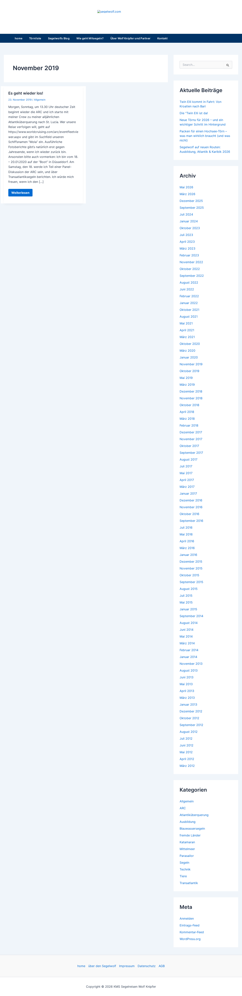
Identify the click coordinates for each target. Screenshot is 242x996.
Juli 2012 (186, 738)
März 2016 (187, 548)
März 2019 (187, 384)
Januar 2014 (188, 657)
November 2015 (191, 568)
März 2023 (187, 248)
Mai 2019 (186, 378)
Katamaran (187, 842)
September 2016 (191, 521)
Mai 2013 (186, 684)
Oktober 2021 (189, 310)
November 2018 (191, 398)
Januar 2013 (188, 704)
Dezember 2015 (191, 561)
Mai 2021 (186, 323)
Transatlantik (189, 883)
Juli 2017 (186, 466)
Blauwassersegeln (192, 828)
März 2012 (187, 766)
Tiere (183, 876)
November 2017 (191, 439)
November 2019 (191, 364)
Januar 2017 (188, 493)
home (18, 38)
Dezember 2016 (191, 500)
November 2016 (191, 507)
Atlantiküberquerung (194, 815)
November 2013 (191, 664)
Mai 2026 (186, 187)
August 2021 (189, 316)
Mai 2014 (186, 636)
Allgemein (40, 99)
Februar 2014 (189, 650)
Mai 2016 (186, 534)
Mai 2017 (186, 473)
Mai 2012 (186, 752)
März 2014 (187, 643)
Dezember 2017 (191, 432)
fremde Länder (190, 835)
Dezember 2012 (191, 711)
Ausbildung (187, 822)
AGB (162, 966)
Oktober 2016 (189, 514)
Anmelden (187, 918)
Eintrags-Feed (189, 925)
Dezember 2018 (191, 391)
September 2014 (191, 616)
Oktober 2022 (190, 269)
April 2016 (187, 541)
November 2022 (191, 262)
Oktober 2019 (189, 371)
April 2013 (187, 691)
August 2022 (189, 282)
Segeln (184, 862)
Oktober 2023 (190, 228)
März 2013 (187, 698)
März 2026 (187, 194)
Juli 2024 (186, 214)
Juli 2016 (186, 527)
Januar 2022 (189, 303)
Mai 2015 (186, 602)
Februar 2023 (189, 255)
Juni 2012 (186, 745)
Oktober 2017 (189, 446)
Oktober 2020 (190, 344)
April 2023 (187, 242)
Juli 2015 (186, 595)
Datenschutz (147, 966)
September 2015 (191, 582)
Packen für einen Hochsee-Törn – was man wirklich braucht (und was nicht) (205, 135)
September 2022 (192, 276)
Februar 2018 (189, 425)
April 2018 (187, 412)
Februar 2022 (189, 296)
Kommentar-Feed (192, 932)
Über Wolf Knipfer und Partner (130, 38)
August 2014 (189, 623)
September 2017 (191, 453)
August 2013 (189, 670)
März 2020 (187, 350)
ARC (183, 808)
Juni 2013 (186, 677)
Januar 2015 (188, 609)
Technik (185, 869)
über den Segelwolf (102, 966)
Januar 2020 (189, 357)
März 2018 (187, 418)
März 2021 (187, 337)
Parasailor (187, 856)
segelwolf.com (121, 17)
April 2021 (187, 330)
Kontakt (162, 38)
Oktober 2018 (189, 405)
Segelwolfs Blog (59, 38)
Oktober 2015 (189, 575)
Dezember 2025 (191, 201)
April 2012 (187, 759)
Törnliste (35, 38)
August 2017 (188, 459)
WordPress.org (190, 939)
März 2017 (187, 487)
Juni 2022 (187, 289)
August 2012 (189, 732)
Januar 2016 (188, 555)
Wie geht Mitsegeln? (90, 38)
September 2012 (191, 725)
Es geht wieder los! (25, 93)
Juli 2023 (186, 235)
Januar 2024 (189, 221)
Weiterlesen (20, 193)
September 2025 (192, 207)
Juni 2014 (186, 629)
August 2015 (189, 589)
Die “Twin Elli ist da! (194, 113)
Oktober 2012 (189, 718)
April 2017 (187, 480)
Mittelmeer (187, 849)
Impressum (127, 966)
